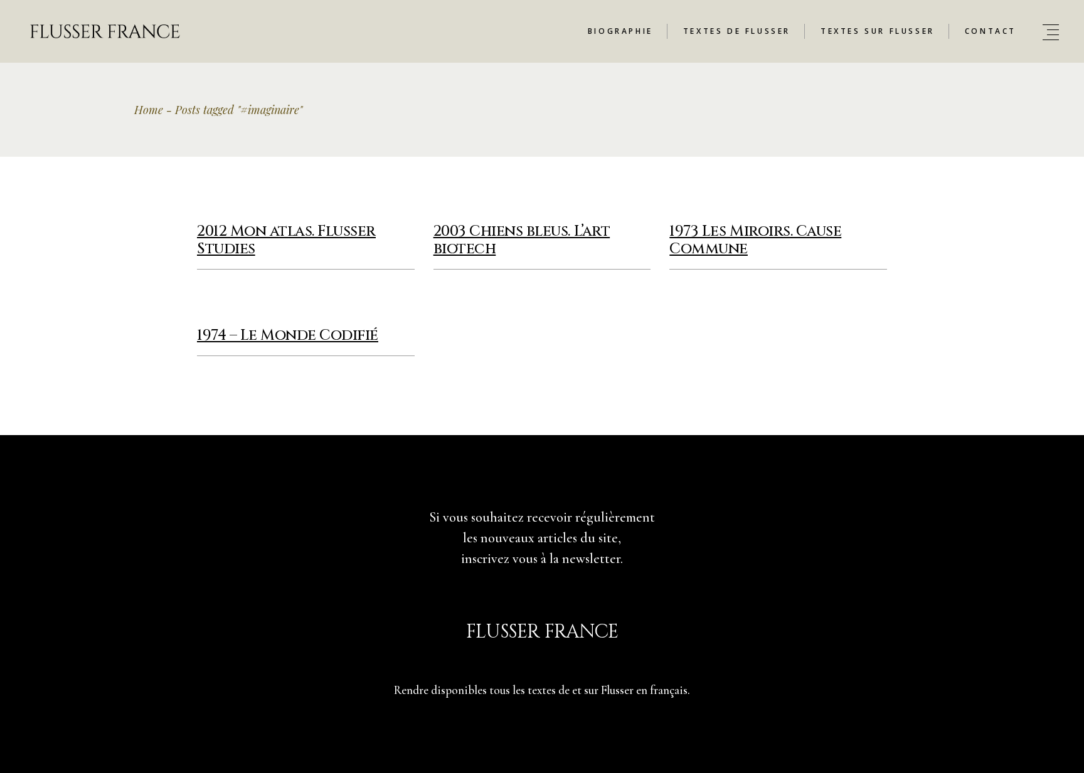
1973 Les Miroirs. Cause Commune (755, 240)
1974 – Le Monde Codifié (287, 335)
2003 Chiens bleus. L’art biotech (521, 240)
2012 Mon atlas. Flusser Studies (286, 240)
